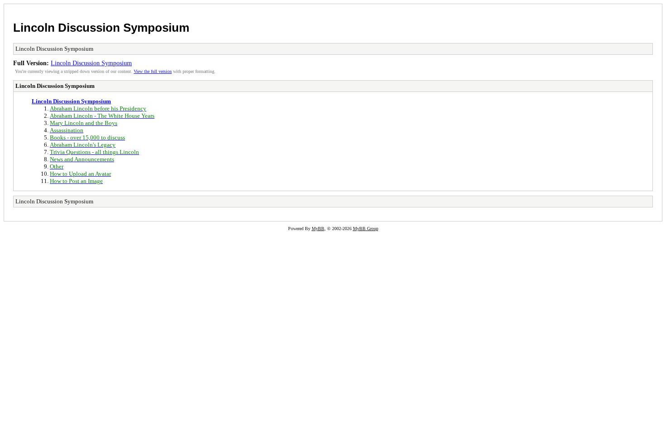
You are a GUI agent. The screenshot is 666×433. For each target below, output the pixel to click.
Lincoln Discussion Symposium (101, 27)
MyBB (318, 228)
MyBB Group (365, 228)
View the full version (153, 71)
